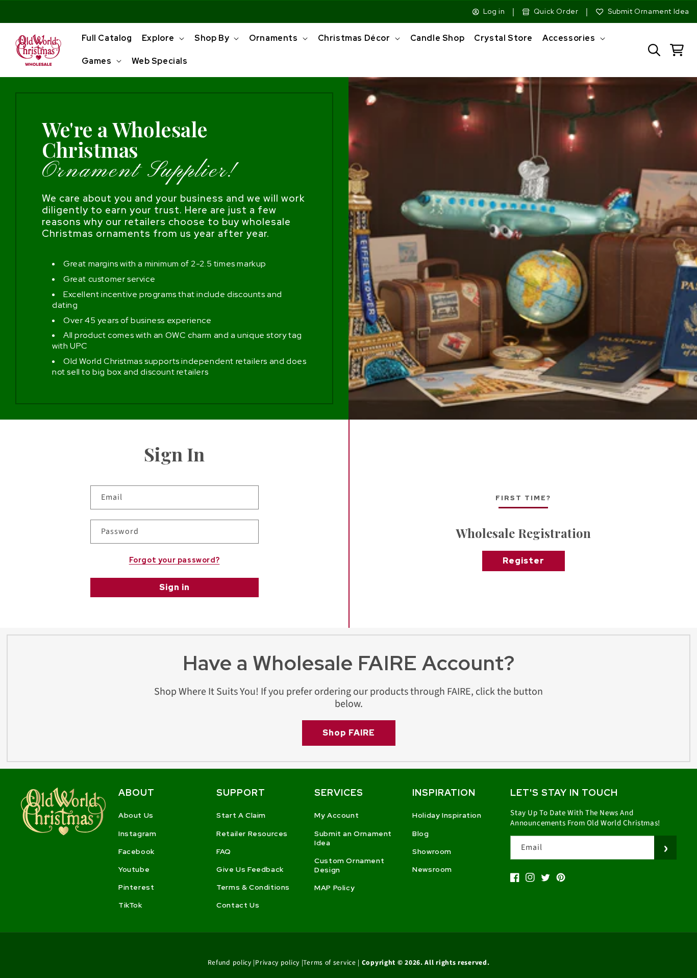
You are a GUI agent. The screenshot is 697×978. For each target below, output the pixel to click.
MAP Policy (334, 887)
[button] (162, 38)
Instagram (137, 833)
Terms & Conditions (253, 887)
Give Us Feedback (250, 869)
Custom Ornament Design (349, 865)
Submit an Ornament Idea (353, 838)
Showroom (432, 851)
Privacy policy (277, 962)
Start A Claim (241, 815)
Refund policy (230, 962)
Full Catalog (107, 38)
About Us (136, 815)
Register (523, 560)
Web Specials (160, 61)
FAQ (223, 851)
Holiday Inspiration (446, 815)
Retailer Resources (252, 833)
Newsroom (432, 869)
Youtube (134, 869)
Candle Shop (437, 38)
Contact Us (237, 905)
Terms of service (329, 962)
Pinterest (136, 887)
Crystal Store (503, 38)
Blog (420, 833)
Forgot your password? (174, 560)
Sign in (174, 587)
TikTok (130, 905)
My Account (336, 815)
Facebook (136, 851)
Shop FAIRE (348, 732)
